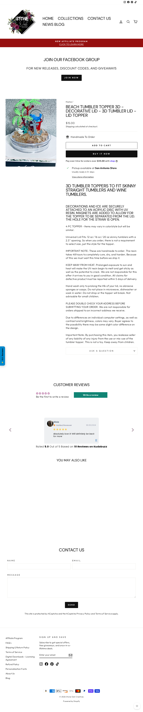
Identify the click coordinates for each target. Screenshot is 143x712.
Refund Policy (12, 664)
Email (76, 560)
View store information (83, 177)
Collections (70, 18)
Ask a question (101, 351)
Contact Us (99, 18)
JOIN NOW (71, 77)
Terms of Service (103, 613)
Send (71, 605)
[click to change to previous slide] (10, 430)
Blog (8, 678)
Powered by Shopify (71, 701)
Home (48, 18)
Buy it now (101, 154)
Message (13, 575)
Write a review (90, 395)
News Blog (53, 24)
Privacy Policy (83, 613)
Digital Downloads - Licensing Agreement (20, 658)
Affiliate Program (14, 638)
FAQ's (8, 643)
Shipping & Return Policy (17, 647)
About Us (10, 673)
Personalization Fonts (16, 669)
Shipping (70, 126)
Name (11, 560)
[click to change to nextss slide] (133, 430)
